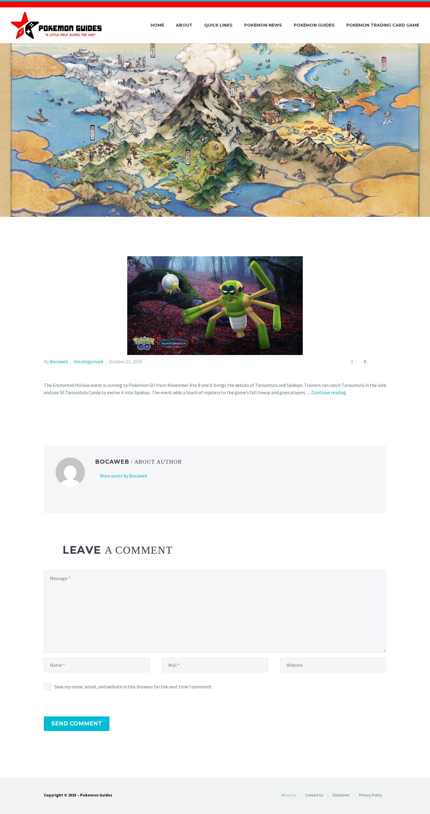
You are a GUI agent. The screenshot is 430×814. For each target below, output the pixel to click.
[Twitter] (56, 416)
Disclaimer (341, 795)
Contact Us (314, 795)
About (184, 25)
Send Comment (76, 723)
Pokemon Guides (314, 25)
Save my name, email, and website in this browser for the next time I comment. (133, 687)
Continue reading (329, 392)
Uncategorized (88, 361)
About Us (288, 795)
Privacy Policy (370, 795)
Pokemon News (263, 25)
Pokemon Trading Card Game (382, 25)
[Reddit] (90, 416)
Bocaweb (59, 361)
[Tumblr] (73, 416)
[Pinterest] (64, 416)
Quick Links (218, 25)
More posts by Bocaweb (123, 476)
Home (157, 25)
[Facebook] (47, 416)
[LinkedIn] (81, 416)
